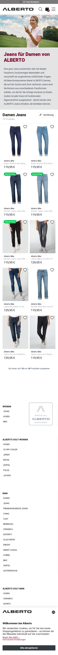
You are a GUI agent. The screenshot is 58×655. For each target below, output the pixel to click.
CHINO (6, 514)
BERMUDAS (8, 524)
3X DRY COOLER (10, 449)
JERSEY (6, 455)
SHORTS (6, 604)
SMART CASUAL (10, 550)
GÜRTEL (6, 465)
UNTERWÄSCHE (10, 571)
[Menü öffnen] (53, 9)
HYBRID (6, 555)
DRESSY (6, 545)
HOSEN (6, 416)
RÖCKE (6, 460)
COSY (5, 519)
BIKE (5, 422)
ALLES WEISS (9, 540)
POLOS (6, 470)
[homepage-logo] (18, 9)
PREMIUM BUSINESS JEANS (15, 508)
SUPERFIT (7, 534)
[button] (41, 9)
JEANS (6, 411)
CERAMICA (8, 529)
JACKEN (7, 475)
